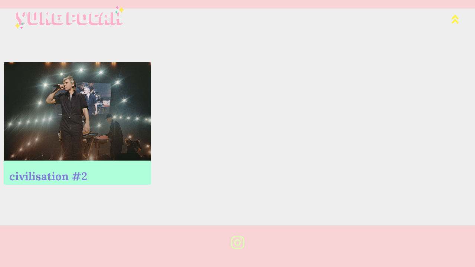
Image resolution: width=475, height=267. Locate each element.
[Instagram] (237, 242)
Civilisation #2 (48, 176)
